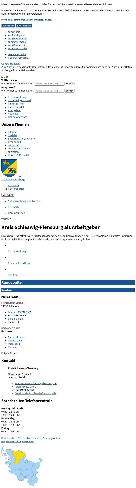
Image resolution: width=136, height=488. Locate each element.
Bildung (12, 132)
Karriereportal (16, 107)
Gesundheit (14, 141)
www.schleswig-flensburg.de (36, 383)
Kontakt (12, 347)
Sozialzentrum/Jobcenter (22, 138)
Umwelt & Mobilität (18, 155)
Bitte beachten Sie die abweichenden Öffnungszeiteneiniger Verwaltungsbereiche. (30, 439)
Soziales (12, 135)
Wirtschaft (13, 145)
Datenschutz (15, 340)
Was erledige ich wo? (19, 100)
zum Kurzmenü (16, 45)
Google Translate (10, 63)
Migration (13, 151)
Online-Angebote (17, 116)
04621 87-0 (25, 386)
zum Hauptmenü (17, 38)
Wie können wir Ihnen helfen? (17, 83)
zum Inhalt (14, 31)
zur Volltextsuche (17, 48)
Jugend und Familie (19, 148)
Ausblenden (8, 25)
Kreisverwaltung (17, 97)
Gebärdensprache (18, 57)
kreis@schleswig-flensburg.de (35, 393)
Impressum (14, 343)
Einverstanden (24, 25)
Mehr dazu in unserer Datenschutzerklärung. (26, 19)
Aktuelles (13, 113)
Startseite (13, 185)
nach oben (7, 327)
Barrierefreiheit (16, 337)
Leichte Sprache (17, 54)
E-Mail (15, 318)
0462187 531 (19, 312)
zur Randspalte (16, 35)
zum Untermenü (17, 41)
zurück (17, 327)
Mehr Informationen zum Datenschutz (22, 73)
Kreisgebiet (14, 110)
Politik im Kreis (16, 103)
